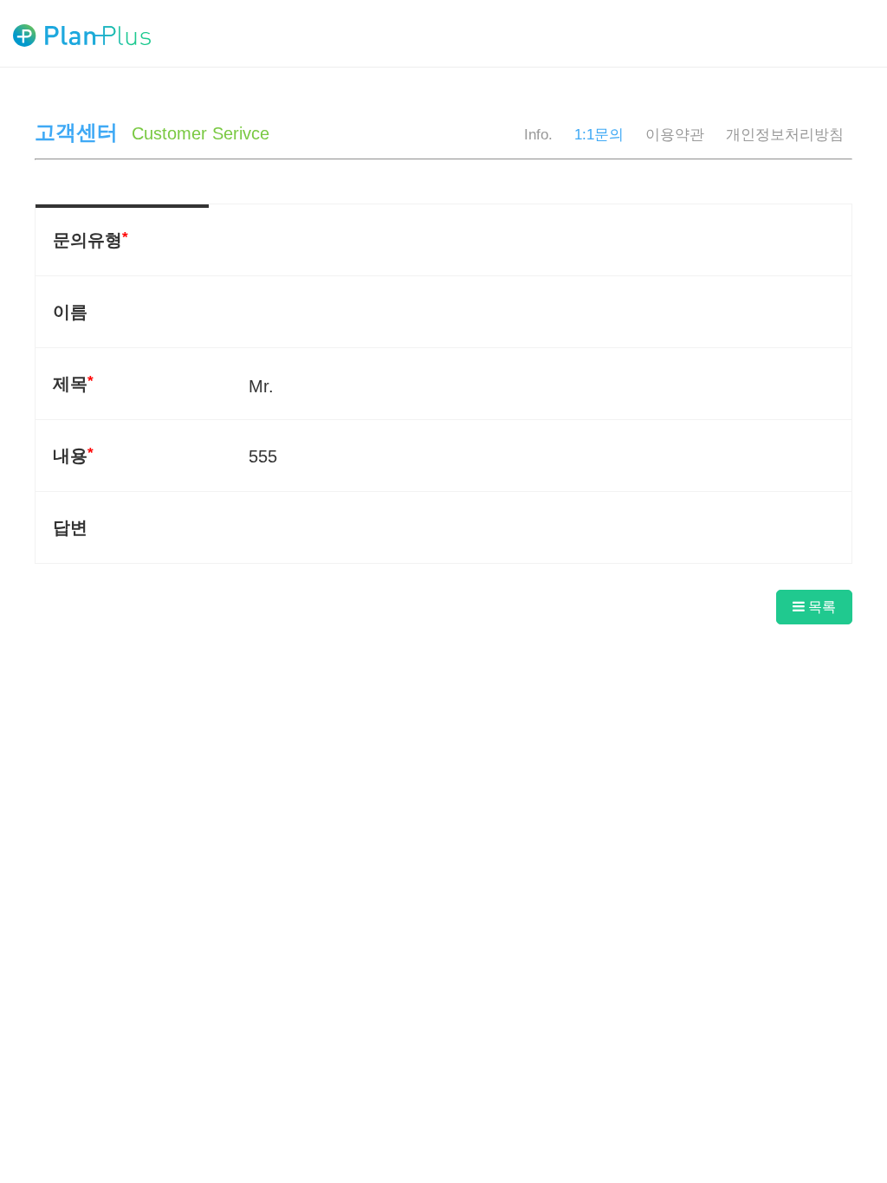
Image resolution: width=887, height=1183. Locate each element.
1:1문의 (599, 134)
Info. (538, 134)
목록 (820, 606)
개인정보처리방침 (785, 134)
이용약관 (674, 134)
